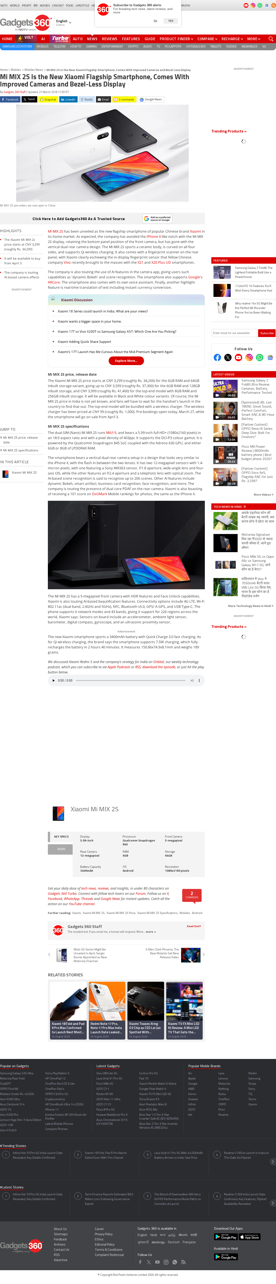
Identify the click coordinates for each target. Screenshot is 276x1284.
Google (193, 1083)
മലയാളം (158, 1242)
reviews (103, 888)
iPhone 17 (52, 1109)
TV (158, 46)
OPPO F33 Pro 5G (56, 1094)
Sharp (252, 1083)
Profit (26, 5)
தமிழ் (172, 1235)
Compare (206, 39)
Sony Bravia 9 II (149, 1099)
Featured (220, 260)
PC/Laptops (173, 46)
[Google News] (270, 357)
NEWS (61, 849)
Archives (60, 1244)
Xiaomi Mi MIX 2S (95, 809)
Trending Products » (229, 132)
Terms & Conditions (108, 1250)
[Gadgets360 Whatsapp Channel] (259, 357)
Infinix (192, 1104)
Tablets (215, 46)
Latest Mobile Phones (59, 1124)
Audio (147, 46)
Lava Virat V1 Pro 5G (109, 1078)
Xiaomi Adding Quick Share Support (84, 341)
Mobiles (43, 46)
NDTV (4, 5)
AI (43, 39)
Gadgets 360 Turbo (62, 893)
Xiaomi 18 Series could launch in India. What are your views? (103, 311)
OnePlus (223, 1099)
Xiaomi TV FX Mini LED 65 (155, 1094)
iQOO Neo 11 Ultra (108, 1099)
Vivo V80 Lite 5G (106, 1073)
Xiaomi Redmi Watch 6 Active (157, 1083)
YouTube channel (81, 903)
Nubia (222, 1094)
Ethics (99, 1239)
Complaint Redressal (109, 1255)
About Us (60, 1229)
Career (99, 1229)
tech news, (89, 888)
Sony (251, 1089)
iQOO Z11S (103, 1104)
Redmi (252, 1073)
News (92, 39)
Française (189, 1242)
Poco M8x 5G (104, 1083)
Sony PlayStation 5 (57, 1073)
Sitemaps (61, 1234)
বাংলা (162, 1235)
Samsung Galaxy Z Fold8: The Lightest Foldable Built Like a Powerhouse (254, 272)
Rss (183, 1261)
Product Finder (175, 39)
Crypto (133, 46)
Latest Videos (223, 374)
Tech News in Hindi (228, 506)
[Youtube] (238, 357)
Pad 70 (143, 1078)
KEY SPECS (61, 836)
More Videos (262, 494)
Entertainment (112, 46)
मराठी (194, 1235)
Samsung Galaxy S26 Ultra (16, 1073)
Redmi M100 (104, 1094)
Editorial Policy (104, 1244)
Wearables (249, 46)
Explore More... (126, 361)
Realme (223, 1115)
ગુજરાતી (143, 1242)
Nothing (223, 1089)
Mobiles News (34, 70)
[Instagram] (249, 357)
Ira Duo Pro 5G (148, 1073)
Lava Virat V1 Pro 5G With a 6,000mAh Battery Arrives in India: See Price (178, 1156)
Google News (110, 898)
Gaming (91, 46)
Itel (190, 1115)
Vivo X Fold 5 (8, 1130)
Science (231, 46)
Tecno (252, 1099)
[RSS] (273, 5)
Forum (141, 893)
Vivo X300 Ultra (10, 1099)
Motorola (224, 1083)
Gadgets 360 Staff (15, 92)
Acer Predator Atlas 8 (152, 1104)
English (142, 1235)
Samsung (254, 1078)
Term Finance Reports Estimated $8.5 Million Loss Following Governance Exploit (109, 1199)
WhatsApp (71, 898)
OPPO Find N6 (9, 1089)
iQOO (191, 1109)
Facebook (55, 898)
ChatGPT (5, 1083)
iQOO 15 (5, 1109)
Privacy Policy (104, 1234)
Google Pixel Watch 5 (152, 1089)
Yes (170, 20)
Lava (221, 1073)
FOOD (69, 5)
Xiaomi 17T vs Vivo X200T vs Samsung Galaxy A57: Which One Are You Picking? (117, 331)
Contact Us (61, 1250)
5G (264, 46)
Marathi (184, 5)
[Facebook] (217, 357)
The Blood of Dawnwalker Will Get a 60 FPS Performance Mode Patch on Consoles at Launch (177, 1199)
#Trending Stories (13, 1146)
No (155, 20)
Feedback (60, 1239)
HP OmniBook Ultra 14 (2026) (64, 1104)
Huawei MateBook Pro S (112, 1115)
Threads (87, 898)
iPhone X (154, 236)
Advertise (60, 1260)
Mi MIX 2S (55, 231)
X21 (140, 262)
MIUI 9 (111, 432)
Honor (192, 1094)
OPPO (222, 1104)
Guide (150, 39)
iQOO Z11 (102, 1089)
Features (131, 39)
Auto (78, 39)
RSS (138, 667)
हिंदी (36, 5)
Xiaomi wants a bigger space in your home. (90, 321)
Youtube (157, 1261)
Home (7, 39)
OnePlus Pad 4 (54, 1089)
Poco (221, 1109)
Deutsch (174, 1242)
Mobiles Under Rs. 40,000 (17, 1094)
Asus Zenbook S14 (12, 1104)
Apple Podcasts (119, 667)
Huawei (193, 1099)
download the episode (158, 667)
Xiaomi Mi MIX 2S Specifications (157, 913)
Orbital (158, 661)
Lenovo (223, 1078)
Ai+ (190, 1073)
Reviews (110, 39)
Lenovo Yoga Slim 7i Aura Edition (20, 1120)
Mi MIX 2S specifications (20, 450)
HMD (191, 1089)
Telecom (59, 46)
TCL (250, 1094)
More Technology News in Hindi (249, 605)
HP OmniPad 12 (55, 1078)
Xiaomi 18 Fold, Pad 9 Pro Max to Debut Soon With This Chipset (106, 1156)
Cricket (58, 5)
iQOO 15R (6, 1125)
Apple (192, 1078)
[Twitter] (228, 357)
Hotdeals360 (195, 46)
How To (75, 46)
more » (151, 932)
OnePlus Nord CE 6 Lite (60, 1083)
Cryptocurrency (55, 1099)
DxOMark (99, 494)
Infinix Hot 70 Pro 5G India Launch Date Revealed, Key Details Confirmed (38, 1156)
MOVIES (45, 5)
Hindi (153, 1235)
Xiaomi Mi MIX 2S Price (121, 913)
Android (197, 913)
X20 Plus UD (161, 262)
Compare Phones (56, 1129)
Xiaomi (195, 231)
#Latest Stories (12, 1187)
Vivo (67, 262)
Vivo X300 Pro (9, 1115)
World (15, 5)
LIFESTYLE (82, 5)
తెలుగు (183, 1235)
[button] (199, 1009)
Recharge (231, 39)
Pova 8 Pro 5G (105, 1109)
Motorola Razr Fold (12, 1078)
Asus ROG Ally (148, 1109)
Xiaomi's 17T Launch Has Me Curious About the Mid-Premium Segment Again (115, 352)
